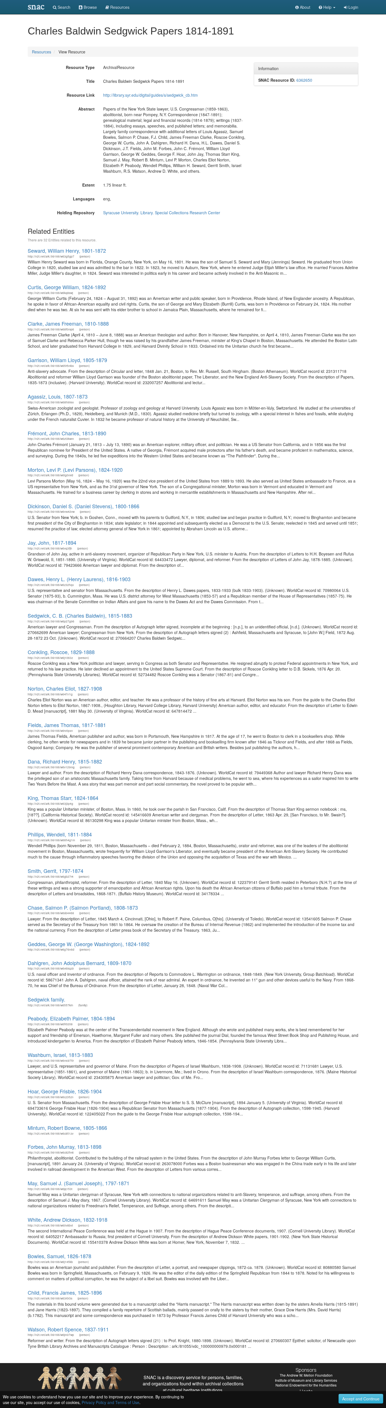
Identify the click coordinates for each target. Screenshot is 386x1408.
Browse (90, 7)
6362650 (304, 80)
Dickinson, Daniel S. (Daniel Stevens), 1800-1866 (83, 506)
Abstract (86, 109)
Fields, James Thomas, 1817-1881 (67, 724)
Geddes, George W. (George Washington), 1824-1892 (88, 944)
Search (63, 7)
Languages (84, 199)
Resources (41, 52)
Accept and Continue (361, 1398)
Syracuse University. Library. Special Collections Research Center (161, 212)
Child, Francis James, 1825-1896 (65, 1292)
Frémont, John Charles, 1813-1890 (67, 433)
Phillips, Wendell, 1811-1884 (60, 834)
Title (90, 81)
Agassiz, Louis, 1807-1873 (58, 396)
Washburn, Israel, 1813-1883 (60, 1054)
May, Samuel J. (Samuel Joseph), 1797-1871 (78, 1183)
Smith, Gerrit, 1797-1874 (55, 870)
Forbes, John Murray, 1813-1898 (64, 1146)
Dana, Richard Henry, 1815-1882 (65, 761)
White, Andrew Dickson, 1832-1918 (67, 1219)
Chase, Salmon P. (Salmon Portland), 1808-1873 (83, 907)
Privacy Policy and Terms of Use (110, 1402)
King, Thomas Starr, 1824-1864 (63, 797)
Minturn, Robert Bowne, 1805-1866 (67, 1127)
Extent (88, 185)
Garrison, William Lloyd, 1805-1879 (67, 360)
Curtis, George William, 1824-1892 (67, 287)
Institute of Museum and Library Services (306, 1380)
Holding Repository (76, 212)
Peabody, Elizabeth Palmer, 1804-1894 (71, 1018)
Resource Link (81, 95)
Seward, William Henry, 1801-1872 (67, 250)
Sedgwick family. (46, 999)
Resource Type (80, 67)
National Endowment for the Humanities (306, 1385)
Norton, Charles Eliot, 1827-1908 (65, 688)
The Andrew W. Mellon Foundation (306, 1375)
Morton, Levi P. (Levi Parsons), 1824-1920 (75, 469)
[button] (327, 7)
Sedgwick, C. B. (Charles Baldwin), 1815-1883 (80, 615)
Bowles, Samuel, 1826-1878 (59, 1256)
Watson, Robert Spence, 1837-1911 (68, 1329)
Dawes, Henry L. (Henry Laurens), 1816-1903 (79, 579)
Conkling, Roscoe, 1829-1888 (61, 652)
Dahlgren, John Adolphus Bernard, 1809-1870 (79, 962)
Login (352, 7)
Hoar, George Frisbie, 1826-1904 (65, 1091)
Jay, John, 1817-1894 (52, 542)
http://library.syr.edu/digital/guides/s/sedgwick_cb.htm (150, 95)
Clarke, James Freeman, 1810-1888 (68, 323)
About (304, 7)
